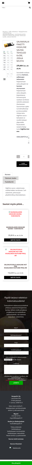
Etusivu (5, 31)
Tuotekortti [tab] (9, 182)
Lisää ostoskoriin (23, 164)
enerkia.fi (19, 406)
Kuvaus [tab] (7, 174)
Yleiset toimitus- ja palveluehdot (16, 435)
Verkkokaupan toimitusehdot (16, 431)
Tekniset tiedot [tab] (10, 178)
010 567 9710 (16, 416)
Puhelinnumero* (16, 350)
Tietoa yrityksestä (16, 427)
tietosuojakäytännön (12, 380)
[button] (12, 43)
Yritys (16, 342)
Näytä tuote (15, 240)
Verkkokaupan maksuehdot (16, 433)
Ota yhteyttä (16, 463)
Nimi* (16, 328)
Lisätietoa (16, 363)
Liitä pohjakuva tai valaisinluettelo (16, 357)
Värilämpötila (22, 137)
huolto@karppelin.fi (16, 423)
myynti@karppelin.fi (16, 418)
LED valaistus (13, 31)
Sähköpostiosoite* (16, 335)
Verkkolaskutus (16, 429)
